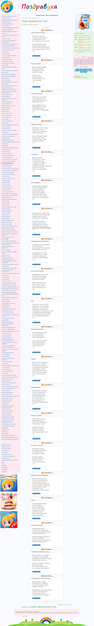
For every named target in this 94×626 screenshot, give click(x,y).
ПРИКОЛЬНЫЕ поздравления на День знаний (84, 40)
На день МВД (5, 239)
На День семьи (5, 205)
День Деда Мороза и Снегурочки (10, 439)
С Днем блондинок (6, 186)
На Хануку (4, 33)
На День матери (6, 208)
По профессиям (5, 458)
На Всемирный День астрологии (10, 288)
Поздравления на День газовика (84, 47)
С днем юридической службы (9, 268)
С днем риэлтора (6, 38)
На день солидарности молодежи (10, 231)
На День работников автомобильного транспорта (9, 88)
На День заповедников (7, 322)
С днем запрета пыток (7, 371)
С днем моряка (5, 279)
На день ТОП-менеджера (8, 228)
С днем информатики (7, 59)
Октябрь (77, 69)
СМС (3, 462)
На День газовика (6, 409)
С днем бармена (6, 367)
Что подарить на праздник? (81, 77)
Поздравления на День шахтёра (84, 37)
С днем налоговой (6, 281)
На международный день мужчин (10, 70)
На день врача (5, 111)
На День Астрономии (7, 197)
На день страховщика (7, 101)
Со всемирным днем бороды (9, 424)
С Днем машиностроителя (8, 136)
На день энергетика (6, 394)
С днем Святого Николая (8, 46)
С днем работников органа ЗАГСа (10, 27)
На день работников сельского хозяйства (9, 99)
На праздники (5, 450)
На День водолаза (6, 216)
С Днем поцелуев (6, 126)
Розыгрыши (5, 467)
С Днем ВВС (5, 145)
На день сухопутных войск (8, 178)
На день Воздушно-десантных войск (9, 67)
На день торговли (6, 380)
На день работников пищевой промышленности (9, 91)
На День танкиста (6, 22)
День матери (5, 83)
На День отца (5, 403)
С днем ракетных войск (7, 49)
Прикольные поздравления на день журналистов (85, 51)
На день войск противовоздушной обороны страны (10, 243)
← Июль (81, 66)
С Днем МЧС (5, 428)
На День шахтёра (6, 402)
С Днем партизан (6, 151)
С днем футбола (6, 53)
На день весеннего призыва (8, 229)
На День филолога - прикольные (10, 195)
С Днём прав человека (7, 61)
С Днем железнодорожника (8, 161)
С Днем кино (5, 143)
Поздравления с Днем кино (83, 35)
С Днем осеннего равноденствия (10, 134)
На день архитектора (7, 113)
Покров (45, 21)
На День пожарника (7, 257)
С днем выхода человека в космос (10, 264)
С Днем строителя (6, 149)
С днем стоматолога (7, 361)
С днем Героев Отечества (8, 63)
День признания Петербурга (9, 74)
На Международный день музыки (10, 124)
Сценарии (4, 471)
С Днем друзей (5, 180)
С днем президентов (7, 335)
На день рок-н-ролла (7, 224)
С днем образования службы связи (10, 48)
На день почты (5, 109)
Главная (24, 17)
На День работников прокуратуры (10, 331)
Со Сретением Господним (8, 418)
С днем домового (6, 356)
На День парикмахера (7, 411)
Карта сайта (24, 616)
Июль (82, 72)
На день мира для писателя (8, 303)
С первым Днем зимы (7, 29)
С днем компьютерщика (8, 352)
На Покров (4, 431)
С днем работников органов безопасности (9, 41)
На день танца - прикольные (9, 241)
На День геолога (6, 255)
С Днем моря (5, 132)
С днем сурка (5, 373)
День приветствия (6, 80)
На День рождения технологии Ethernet (9, 252)
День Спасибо (5, 433)
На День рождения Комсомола (9, 85)
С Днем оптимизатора (7, 187)
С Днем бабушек (6, 277)
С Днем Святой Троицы (8, 172)
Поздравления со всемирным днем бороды (85, 45)
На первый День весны (7, 311)
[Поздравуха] (10, 6)
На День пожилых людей (8, 416)
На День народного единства (9, 16)
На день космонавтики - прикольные (8, 247)
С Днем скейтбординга (7, 163)
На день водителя (6, 384)
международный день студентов (35, 21)
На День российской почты (8, 388)
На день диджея (6, 299)
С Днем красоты (6, 138)
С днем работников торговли (9, 283)
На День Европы (6, 218)
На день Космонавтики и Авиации (10, 396)
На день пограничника (7, 379)
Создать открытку (36, 55)
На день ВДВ (5, 65)
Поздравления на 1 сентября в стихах (84, 42)
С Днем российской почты (8, 155)
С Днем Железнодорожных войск (10, 147)
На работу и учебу (6, 448)
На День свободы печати (8, 220)
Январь (89, 69)
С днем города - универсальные (9, 193)
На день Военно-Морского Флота (10, 386)
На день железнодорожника (8, 382)
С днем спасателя (6, 333)
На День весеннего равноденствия (10, 286)
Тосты (3, 463)
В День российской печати (8, 329)
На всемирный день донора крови (10, 168)
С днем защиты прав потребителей (10, 273)
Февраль (77, 70)
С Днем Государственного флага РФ (11, 142)
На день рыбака (6, 390)
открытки (29, 24)
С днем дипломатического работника (8, 359)
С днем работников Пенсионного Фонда (10, 36)
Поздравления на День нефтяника (84, 49)
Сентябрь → (86, 66)
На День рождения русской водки (10, 365)
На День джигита (6, 307)
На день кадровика (6, 107)
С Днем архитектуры (7, 157)
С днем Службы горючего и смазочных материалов (8, 346)
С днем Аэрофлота (6, 337)
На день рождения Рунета (8, 237)
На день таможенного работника (10, 377)
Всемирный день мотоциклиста (9, 20)
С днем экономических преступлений (7, 270)
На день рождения (6, 444)
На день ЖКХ (5, 320)
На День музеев (6, 203)
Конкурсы (4, 465)
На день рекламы (6, 103)
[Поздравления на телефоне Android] (84, 22)
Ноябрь (81, 69)
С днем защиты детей (7, 191)
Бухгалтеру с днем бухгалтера (9, 130)
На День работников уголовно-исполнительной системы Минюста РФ (10, 294)
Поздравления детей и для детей (10, 460)
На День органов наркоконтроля (10, 297)
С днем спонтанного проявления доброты (10, 349)
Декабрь (85, 69)
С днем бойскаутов (6, 369)
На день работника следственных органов (10, 234)
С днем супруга (5, 25)
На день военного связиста (8, 105)
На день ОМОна (6, 96)
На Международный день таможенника (8, 324)
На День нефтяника (7, 415)
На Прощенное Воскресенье (9, 309)
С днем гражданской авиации (9, 55)
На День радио (5, 214)
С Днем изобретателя (7, 165)
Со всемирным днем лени (8, 426)
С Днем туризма (6, 128)
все (23, 24)
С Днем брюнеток (6, 189)
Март (81, 70)
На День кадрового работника (9, 199)
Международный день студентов (10, 82)
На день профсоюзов (7, 94)
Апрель (84, 70)
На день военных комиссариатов (10, 226)
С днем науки (5, 363)
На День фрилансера (7, 210)
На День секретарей (7, 222)
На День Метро (5, 201)
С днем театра (5, 266)
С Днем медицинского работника (10, 170)
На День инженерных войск (9, 327)
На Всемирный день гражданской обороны (10, 315)
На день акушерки (6, 413)
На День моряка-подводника (9, 290)
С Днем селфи (5, 429)
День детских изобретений (8, 435)
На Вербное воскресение (8, 259)
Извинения (4, 469)
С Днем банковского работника (9, 44)
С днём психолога (6, 18)
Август (83, 56)
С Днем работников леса (8, 140)
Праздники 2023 (79, 76)
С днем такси (5, 275)
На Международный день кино (9, 31)
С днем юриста (5, 51)
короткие (35, 24)
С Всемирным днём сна (7, 23)
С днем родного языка (7, 398)
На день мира (5, 119)
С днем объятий (6, 57)
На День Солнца (6, 212)
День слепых (5, 72)
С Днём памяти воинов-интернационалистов (8, 421)
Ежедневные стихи (6, 454)
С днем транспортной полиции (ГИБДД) (9, 343)
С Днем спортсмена (7, 166)
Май (87, 70)
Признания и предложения (8, 456)
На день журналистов (7, 121)
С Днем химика (5, 184)
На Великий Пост (6, 305)
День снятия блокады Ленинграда (10, 437)
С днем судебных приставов (9, 375)
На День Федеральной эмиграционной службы (8, 339)
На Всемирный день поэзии (9, 285)
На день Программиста (7, 392)
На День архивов (6, 301)
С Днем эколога (6, 176)
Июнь (91, 70)
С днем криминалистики (8, 312)
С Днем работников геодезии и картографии (9, 261)
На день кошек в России (8, 318)
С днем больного (6, 354)
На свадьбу (4, 452)
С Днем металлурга (6, 153)
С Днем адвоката (6, 182)
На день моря (5, 122)
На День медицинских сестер (9, 207)
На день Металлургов (7, 400)
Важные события (6, 446)
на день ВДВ (24, 21)
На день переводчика (7, 115)
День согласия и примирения (9, 76)
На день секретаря (6, 117)
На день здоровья (6, 249)
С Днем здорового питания (8, 174)
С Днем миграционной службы (9, 159)
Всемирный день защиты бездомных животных (8, 406)
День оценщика (6, 78)
